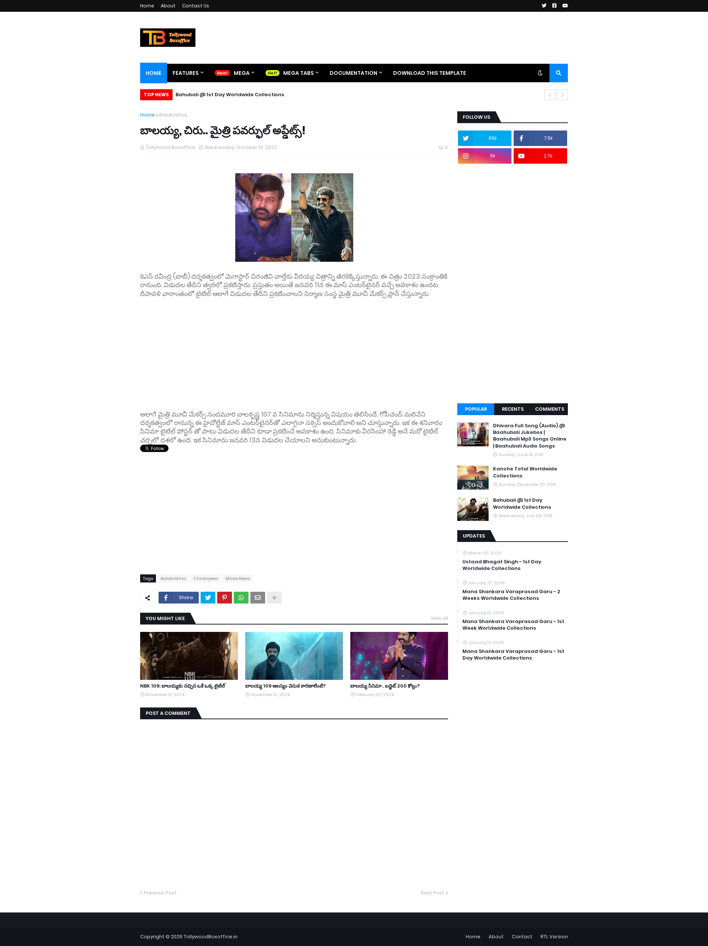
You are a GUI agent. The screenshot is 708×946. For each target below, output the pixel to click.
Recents (513, 409)
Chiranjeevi (206, 578)
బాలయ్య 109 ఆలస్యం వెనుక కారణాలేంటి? (285, 686)
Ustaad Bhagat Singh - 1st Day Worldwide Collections (501, 565)
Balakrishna (173, 114)
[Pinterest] (224, 598)
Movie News (238, 578)
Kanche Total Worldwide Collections (525, 472)
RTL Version (554, 936)
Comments (549, 409)
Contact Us (195, 6)
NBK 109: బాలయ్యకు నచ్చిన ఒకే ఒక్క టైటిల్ (182, 686)
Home (147, 6)
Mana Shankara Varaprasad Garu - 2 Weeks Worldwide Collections (511, 595)
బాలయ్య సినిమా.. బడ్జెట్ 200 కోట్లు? (385, 686)
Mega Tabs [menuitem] (298, 73)
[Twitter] (208, 598)
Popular (476, 409)
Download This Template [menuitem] (429, 73)
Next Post (432, 892)
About (168, 6)
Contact (522, 936)
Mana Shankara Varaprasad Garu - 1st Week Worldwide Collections (513, 625)
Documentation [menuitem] (353, 73)
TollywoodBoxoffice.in (210, 936)
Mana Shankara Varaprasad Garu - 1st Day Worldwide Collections (513, 654)
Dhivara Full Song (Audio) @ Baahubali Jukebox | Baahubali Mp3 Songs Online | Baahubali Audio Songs (529, 435)
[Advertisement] (294, 349)
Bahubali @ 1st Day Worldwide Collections (230, 94)
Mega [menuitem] (242, 73)
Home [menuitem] (154, 73)
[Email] (257, 598)
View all (439, 618)
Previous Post (160, 892)
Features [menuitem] (186, 73)
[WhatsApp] (241, 598)
